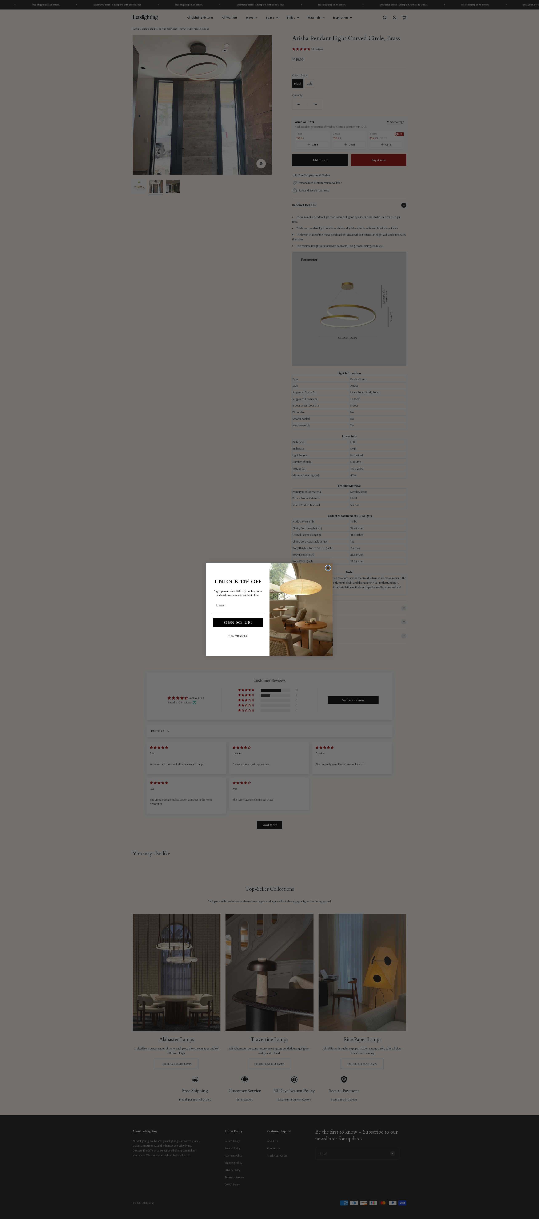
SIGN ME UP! (238, 622)
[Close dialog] (328, 567)
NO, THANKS (238, 636)
